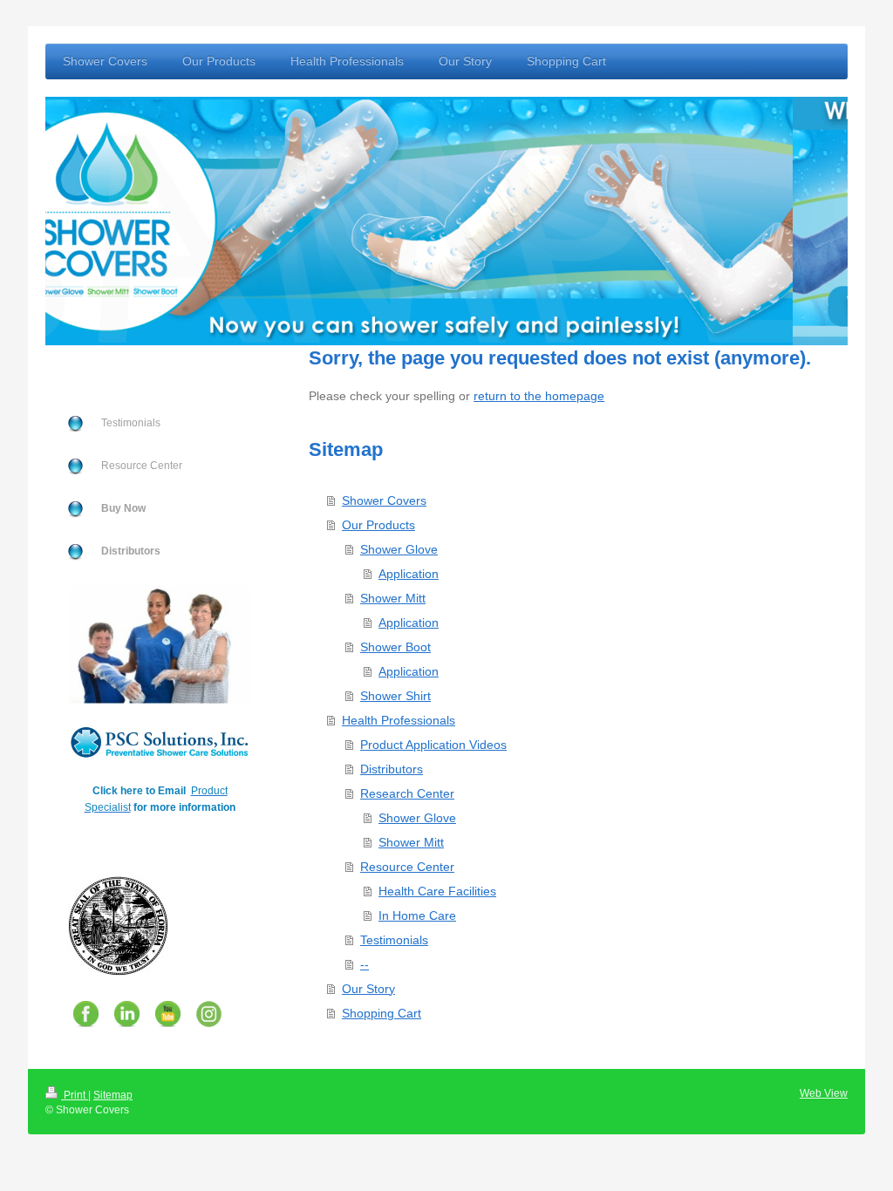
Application (408, 574)
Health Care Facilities (437, 891)
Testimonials (394, 940)
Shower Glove (399, 549)
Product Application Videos (433, 745)
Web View (824, 1093)
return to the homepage (539, 396)
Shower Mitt (393, 598)
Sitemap (113, 1095)
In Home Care (417, 915)
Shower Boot (395, 647)
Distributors (391, 769)
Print (74, 1095)
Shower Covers (384, 500)
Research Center (407, 793)
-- (364, 964)
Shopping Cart (381, 1013)
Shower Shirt (395, 696)
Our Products (378, 525)
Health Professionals (398, 720)
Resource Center (407, 867)
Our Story (368, 989)
